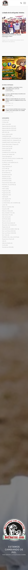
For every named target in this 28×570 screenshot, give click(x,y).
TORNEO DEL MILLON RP (9, 237)
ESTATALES (5, 178)
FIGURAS (4, 186)
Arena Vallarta (6, 134)
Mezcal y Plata (6, 211)
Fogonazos (5, 190)
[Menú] (24, 3)
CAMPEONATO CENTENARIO (10, 138)
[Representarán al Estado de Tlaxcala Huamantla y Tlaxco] (14, 24)
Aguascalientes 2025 (8, 130)
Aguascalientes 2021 (8, 126)
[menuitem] (20, 3)
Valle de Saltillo (6, 243)
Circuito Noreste (6, 160)
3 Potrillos (5, 120)
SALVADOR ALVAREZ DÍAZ (9, 229)
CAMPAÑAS (5, 136)
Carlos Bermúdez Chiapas (9, 144)
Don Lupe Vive (6, 170)
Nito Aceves (5, 217)
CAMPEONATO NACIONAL (9, 142)
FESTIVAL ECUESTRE (8, 184)
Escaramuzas (6, 174)
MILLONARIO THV (7, 213)
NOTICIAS (5, 219)
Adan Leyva (5, 124)
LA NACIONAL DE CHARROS (10, 203)
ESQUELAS (5, 176)
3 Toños (4, 122)
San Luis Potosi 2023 (8, 231)
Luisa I (4, 205)
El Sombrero (5, 172)
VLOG (4, 245)
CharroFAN (5, 150)
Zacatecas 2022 (6, 247)
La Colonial (5, 200)
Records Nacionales (7, 223)
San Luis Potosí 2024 (8, 233)
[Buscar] (20, 3)
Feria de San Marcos (8, 182)
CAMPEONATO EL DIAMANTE (10, 140)
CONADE (4, 164)
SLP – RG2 (5, 235)
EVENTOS (5, 180)
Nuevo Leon (5, 221)
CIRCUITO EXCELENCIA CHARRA (11, 158)
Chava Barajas (6, 156)
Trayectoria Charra (7, 239)
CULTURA (5, 168)
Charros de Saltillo (7, 154)
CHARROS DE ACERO (8, 152)
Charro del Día (6, 146)
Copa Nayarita (6, 166)
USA (3, 241)
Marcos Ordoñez (7, 207)
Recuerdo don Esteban (8, 225)
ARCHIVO (5, 132)
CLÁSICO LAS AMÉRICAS (9, 162)
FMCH (4, 188)
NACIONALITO (6, 215)
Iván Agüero (5, 198)
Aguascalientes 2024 (8, 128)
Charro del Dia (6, 148)
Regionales (5, 227)
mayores (4, 209)
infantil (4, 196)
